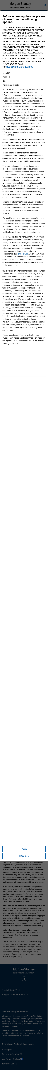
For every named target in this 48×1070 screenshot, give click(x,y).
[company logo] (20, 5)
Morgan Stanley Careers (13, 994)
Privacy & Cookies (10, 1054)
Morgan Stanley (9, 990)
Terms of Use (22, 254)
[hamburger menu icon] (4, 5)
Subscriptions (7, 1050)
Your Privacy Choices (11, 1059)
